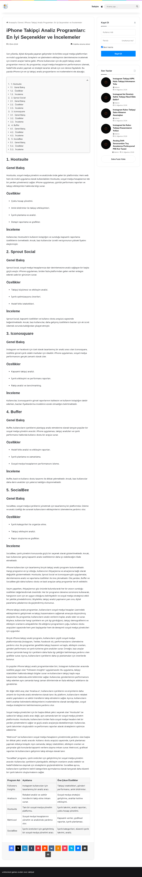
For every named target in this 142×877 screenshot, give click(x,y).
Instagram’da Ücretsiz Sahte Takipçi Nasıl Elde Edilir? (124, 97)
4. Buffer (15, 125)
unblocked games (9, 872)
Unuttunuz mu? (128, 41)
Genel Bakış (19, 87)
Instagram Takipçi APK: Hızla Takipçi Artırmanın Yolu (124, 81)
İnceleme (19, 94)
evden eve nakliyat (26, 872)
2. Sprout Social (18, 98)
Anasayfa (12, 22)
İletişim (95, 6)
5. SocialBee (17, 139)
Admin (117, 87)
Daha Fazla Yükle (118, 159)
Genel (20, 22)
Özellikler (19, 91)
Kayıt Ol (118, 53)
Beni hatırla (108, 47)
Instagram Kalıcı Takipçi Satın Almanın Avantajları (124, 112)
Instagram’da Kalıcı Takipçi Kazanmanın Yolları (122, 128)
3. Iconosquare (18, 111)
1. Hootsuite (16, 84)
